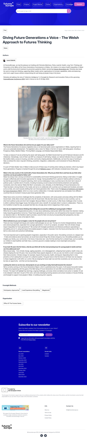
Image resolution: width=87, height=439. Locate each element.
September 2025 (23, 362)
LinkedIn (47, 353)
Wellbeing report (45, 169)
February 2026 (22, 357)
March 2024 (21, 374)
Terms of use (48, 412)
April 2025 (21, 366)
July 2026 (21, 353)
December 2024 (23, 368)
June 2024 (21, 372)
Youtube (47, 355)
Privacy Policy (32, 339)
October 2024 (22, 370)
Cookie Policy (48, 418)
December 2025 (23, 360)
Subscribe (49, 334)
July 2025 (21, 364)
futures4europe (32, 432)
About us (47, 410)
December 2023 (23, 376)
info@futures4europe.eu (72, 410)
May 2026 (21, 355)
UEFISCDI (57, 432)
